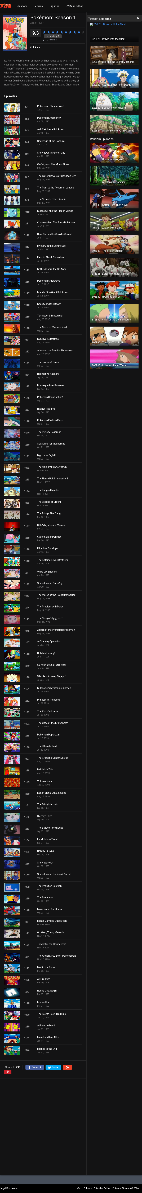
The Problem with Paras (50, 606)
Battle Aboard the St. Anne (51, 269)
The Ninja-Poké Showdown (52, 467)
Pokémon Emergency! (49, 117)
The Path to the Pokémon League (55, 187)
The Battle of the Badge (50, 827)
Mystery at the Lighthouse (51, 245)
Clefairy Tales (44, 816)
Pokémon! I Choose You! (50, 106)
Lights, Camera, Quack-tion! (52, 920)
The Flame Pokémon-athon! (52, 478)
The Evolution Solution (49, 886)
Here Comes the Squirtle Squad (54, 234)
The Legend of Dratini (49, 501)
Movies (38, 6)
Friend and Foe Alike (48, 1037)
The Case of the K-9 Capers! (52, 723)
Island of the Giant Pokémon (52, 292)
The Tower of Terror (48, 362)
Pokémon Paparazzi (48, 734)
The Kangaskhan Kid (48, 490)
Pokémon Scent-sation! (50, 397)
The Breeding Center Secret (52, 757)
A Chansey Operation (48, 641)
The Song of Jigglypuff (50, 618)
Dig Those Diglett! (46, 455)
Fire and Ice (43, 1002)
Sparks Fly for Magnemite (51, 443)
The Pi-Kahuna (45, 897)
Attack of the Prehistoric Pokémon (56, 629)
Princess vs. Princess (48, 699)
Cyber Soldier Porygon (49, 536)
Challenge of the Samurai (51, 141)
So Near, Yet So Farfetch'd (51, 664)
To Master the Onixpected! (51, 944)
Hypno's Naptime (46, 408)
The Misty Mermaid (47, 804)
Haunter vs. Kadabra (48, 373)
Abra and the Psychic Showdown (55, 350)
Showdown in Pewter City (51, 152)
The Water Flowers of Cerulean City (56, 176)
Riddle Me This (45, 769)
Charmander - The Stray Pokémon (56, 222)
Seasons (22, 6)
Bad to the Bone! (46, 967)
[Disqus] (43, 1126)
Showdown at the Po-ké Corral (53, 874)
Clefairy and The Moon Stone (53, 164)
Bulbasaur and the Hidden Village (55, 210)
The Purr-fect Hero (47, 711)
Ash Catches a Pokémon (50, 129)
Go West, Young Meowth (50, 932)
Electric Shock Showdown (51, 257)
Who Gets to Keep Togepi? (51, 676)
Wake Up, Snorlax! (47, 571)
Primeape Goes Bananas (50, 385)
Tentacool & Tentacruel (50, 315)
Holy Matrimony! (46, 653)
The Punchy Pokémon (49, 432)
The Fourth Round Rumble (51, 1014)
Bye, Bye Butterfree (48, 339)
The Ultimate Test (47, 746)
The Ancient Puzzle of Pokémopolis (56, 955)
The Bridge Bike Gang (49, 513)
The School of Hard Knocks (51, 199)
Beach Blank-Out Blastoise (51, 792)
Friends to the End (47, 1048)
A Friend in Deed (46, 1025)
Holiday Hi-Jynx (45, 851)
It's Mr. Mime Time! (47, 839)
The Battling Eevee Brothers (52, 560)
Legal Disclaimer (9, 1188)
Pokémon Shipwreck (48, 280)
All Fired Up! (43, 979)
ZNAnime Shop (74, 6)
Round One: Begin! (47, 990)
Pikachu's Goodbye (47, 548)
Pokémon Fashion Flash (50, 420)
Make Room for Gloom (49, 909)
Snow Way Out (45, 862)
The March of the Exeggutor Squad (56, 595)
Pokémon (35, 47)
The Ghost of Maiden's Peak (52, 327)
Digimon (54, 6)
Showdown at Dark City (50, 583)
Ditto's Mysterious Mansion (51, 525)
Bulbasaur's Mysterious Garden (54, 688)
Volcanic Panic (45, 781)
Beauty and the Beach (49, 304)
